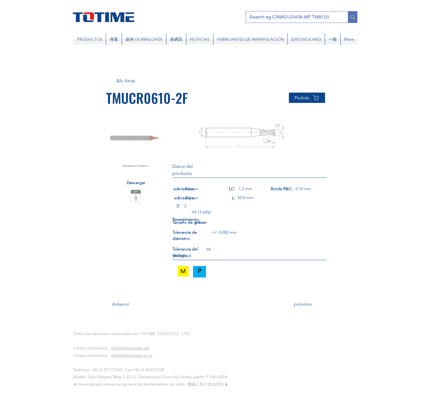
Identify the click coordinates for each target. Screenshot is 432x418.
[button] (135, 81)
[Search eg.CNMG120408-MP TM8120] (352, 17)
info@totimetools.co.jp (131, 355)
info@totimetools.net (130, 348)
